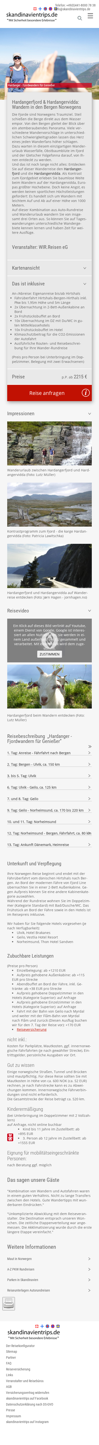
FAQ (8, 1363)
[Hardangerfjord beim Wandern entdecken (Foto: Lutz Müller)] (49, 707)
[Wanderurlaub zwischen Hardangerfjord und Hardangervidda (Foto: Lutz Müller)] (49, 443)
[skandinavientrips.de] (29, 21)
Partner (11, 1357)
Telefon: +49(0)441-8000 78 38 (75, 5)
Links (9, 1375)
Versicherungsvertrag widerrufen (27, 1393)
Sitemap (11, 1351)
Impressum (13, 1416)
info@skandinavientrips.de (72, 9)
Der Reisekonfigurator (20, 1346)
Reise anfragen (47, 393)
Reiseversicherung (32, 1029)
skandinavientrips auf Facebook (27, 1398)
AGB (9, 1387)
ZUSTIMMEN (50, 654)
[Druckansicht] (8, 1303)
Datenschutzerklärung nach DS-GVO (29, 1404)
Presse (10, 1410)
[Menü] (90, 16)
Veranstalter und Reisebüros (24, 1381)
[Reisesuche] (80, 19)
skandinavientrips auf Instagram (27, 1422)
